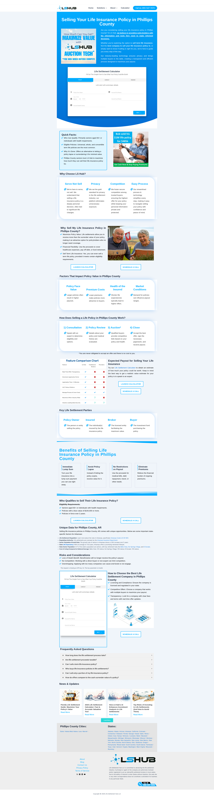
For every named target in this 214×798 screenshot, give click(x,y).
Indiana (110, 736)
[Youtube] (84, 774)
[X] (77, 774)
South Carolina (131, 745)
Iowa (115, 736)
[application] (106, 8)
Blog (82, 762)
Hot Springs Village (134, 547)
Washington (132, 747)
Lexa (80, 731)
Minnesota (128, 738)
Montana (149, 738)
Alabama (111, 731)
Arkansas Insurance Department (107, 540)
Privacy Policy (82, 768)
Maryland (144, 736)
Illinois (147, 734)
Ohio (133, 742)
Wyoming (111, 749)
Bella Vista (124, 547)
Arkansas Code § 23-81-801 (119, 538)
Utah (114, 747)
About (112, 8)
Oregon (145, 742)
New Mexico (144, 740)
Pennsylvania (112, 745)
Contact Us (82, 765)
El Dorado (147, 547)
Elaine (62, 731)
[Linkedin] (82, 774)
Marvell (85, 731)
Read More (65, 712)
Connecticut (112, 734)
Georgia (131, 734)
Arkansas (128, 731)
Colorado (142, 731)
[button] (110, 149)
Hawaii (137, 734)
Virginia (125, 747)
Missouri (143, 738)
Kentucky (126, 736)
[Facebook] (79, 774)
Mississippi (136, 738)
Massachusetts (113, 738)
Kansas (119, 736)
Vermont (119, 747)
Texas (110, 747)
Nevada (117, 740)
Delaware (120, 734)
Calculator (125, 8)
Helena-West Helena (71, 731)
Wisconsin (149, 747)
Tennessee (149, 745)
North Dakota (126, 742)
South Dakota (141, 745)
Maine (139, 736)
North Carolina (117, 742)
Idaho (142, 734)
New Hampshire (126, 740)
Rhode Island (121, 745)
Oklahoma (139, 742)
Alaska (116, 731)
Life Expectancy (68, 544)
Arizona (122, 731)
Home (90, 8)
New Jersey (136, 740)
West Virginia (141, 747)
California (135, 731)
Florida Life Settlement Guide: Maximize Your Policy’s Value (70, 707)
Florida (125, 734)
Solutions (101, 8)
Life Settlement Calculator (125, 368)
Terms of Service (82, 771)
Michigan (121, 738)
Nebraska (111, 740)
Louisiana (133, 736)
